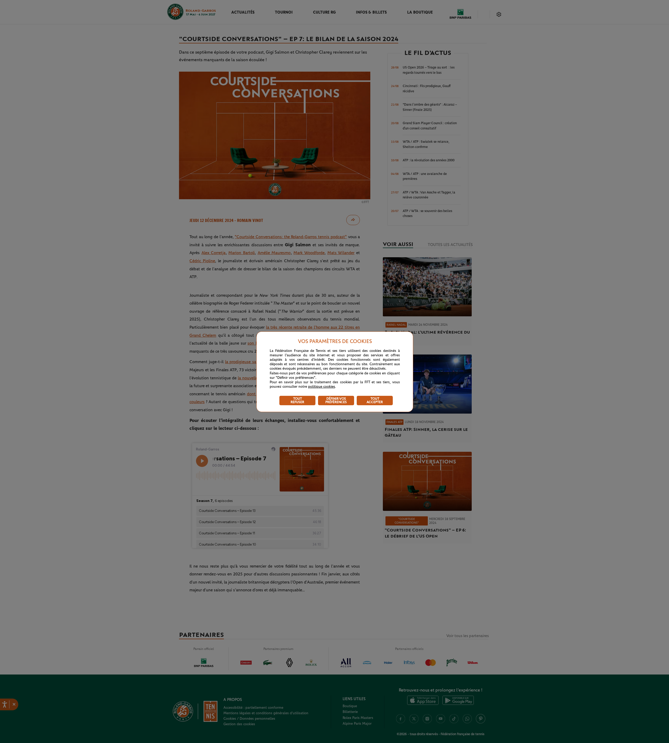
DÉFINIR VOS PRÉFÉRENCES (336, 400)
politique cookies (321, 386)
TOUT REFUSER (297, 400)
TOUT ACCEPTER (375, 400)
